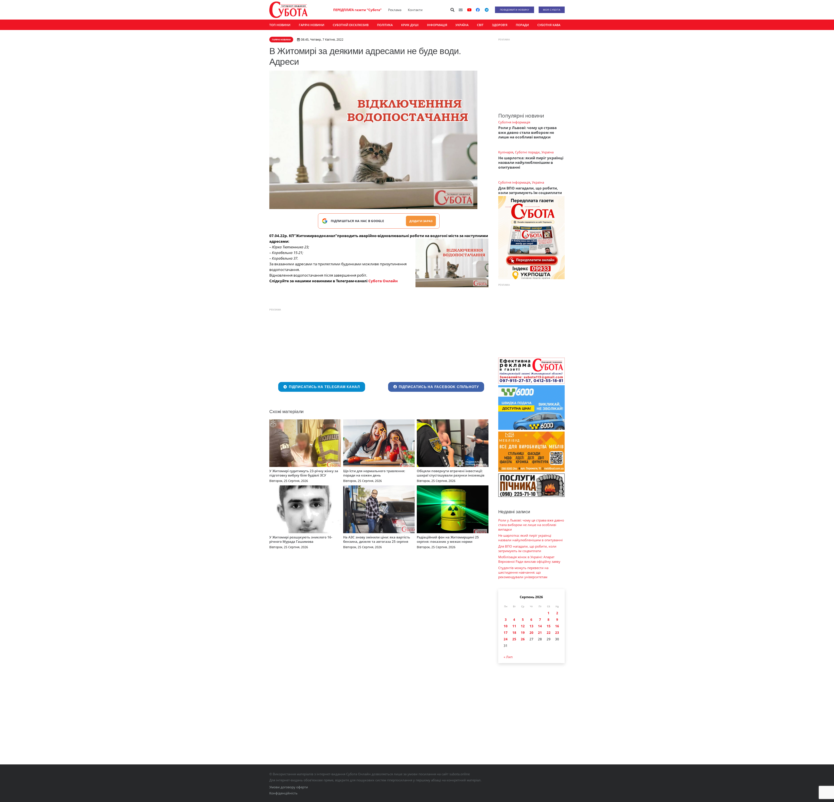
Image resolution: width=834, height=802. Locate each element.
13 (531, 626)
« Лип (508, 657)
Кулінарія (505, 152)
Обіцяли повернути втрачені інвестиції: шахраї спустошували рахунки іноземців (450, 473)
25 (514, 639)
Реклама (394, 10)
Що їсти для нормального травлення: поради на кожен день (374, 473)
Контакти (415, 10)
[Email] (461, 10)
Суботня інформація (514, 122)
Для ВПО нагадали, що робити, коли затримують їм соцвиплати (530, 190)
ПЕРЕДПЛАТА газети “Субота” (357, 10)
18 (514, 632)
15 (549, 626)
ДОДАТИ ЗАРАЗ (420, 221)
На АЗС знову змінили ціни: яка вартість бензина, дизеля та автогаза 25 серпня (376, 539)
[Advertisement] (378, 344)
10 (506, 626)
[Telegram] (486, 10)
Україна (547, 152)
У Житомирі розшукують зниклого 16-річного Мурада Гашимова (300, 539)
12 (523, 626)
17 (506, 632)
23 (557, 632)
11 (514, 626)
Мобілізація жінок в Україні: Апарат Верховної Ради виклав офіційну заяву (529, 559)
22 (549, 632)
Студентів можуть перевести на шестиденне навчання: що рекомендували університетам (523, 572)
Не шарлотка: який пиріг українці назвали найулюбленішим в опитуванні (530, 162)
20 (531, 632)
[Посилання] (288, 10)
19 (523, 632)
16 (557, 626)
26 (523, 639)
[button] (452, 9)
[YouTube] (469, 10)
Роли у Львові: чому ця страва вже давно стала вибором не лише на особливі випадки (527, 132)
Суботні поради (527, 152)
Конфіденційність (283, 793)
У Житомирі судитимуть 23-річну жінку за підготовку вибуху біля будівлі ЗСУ (303, 473)
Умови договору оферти (288, 787)
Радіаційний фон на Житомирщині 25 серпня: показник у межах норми (448, 539)
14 (540, 626)
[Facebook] (478, 10)
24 (506, 639)
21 (540, 632)
